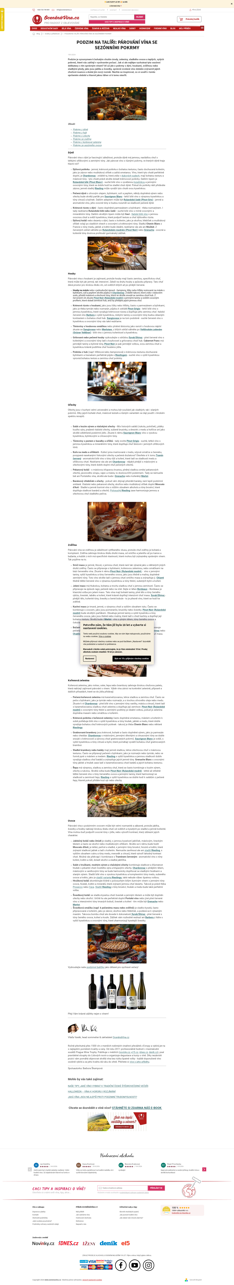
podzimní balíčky (95, 967)
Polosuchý (116, 490)
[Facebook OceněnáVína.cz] (121, 1265)
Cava (91, 887)
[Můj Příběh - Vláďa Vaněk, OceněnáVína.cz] (82, 1028)
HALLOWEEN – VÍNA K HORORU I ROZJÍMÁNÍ (92, 1091)
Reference (80, 1221)
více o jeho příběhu (139, 1062)
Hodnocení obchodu (130, 10)
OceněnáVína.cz (121, 1037)
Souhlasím (132, 659)
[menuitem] (34, 28)
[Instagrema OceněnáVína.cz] (148, 1265)
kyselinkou (139, 182)
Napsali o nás (81, 1224)
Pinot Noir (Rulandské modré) (108, 298)
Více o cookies (105, 636)
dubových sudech (130, 175)
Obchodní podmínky (40, 1218)
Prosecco (78, 887)
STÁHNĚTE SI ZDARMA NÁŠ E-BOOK (137, 1108)
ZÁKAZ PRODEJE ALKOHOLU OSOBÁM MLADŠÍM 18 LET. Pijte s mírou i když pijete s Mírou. (117, 1255)
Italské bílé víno (140, 214)
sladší (148, 850)
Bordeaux (142, 589)
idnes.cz (143, 1052)
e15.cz (134, 1052)
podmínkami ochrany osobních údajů (134, 1193)
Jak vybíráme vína (83, 1215)
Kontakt (113, 10)
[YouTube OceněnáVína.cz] (134, 1265)
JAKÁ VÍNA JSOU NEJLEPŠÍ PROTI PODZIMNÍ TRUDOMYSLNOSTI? (102, 1097)
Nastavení (89, 658)
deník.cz (153, 1052)
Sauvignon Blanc (132, 433)
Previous (30, 1169)
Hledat (139, 16)
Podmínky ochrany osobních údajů (45, 1224)
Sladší (98, 887)
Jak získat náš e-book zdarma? (131, 1218)
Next (204, 1169)
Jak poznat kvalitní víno (128, 1215)
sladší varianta (104, 877)
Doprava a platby (98, 10)
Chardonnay (118, 292)
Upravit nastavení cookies (92, 1280)
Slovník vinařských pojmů (129, 1212)
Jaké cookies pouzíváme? (42, 1221)
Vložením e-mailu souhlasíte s (123, 1193)
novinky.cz (125, 1052)
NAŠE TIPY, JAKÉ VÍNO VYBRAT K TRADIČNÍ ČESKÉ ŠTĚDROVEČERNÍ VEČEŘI (108, 1086)
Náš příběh (80, 1212)
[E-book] (117, 1121)
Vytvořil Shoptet (196, 1280)
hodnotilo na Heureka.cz (181, 1213)
